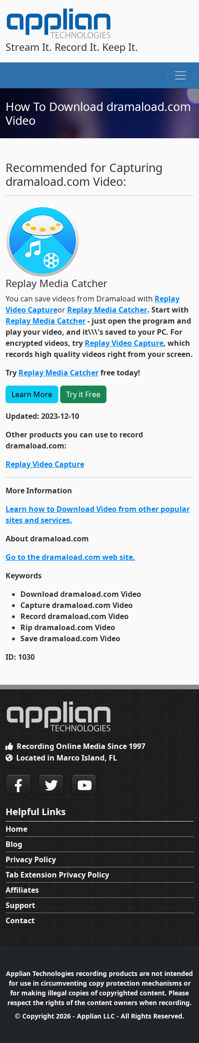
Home (16, 829)
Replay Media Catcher (107, 310)
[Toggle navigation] (180, 75)
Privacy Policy (31, 859)
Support (20, 905)
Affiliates (22, 890)
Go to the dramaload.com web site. (70, 557)
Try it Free (83, 394)
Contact (20, 920)
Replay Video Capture (124, 343)
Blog (14, 844)
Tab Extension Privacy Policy (57, 875)
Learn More (32, 394)
